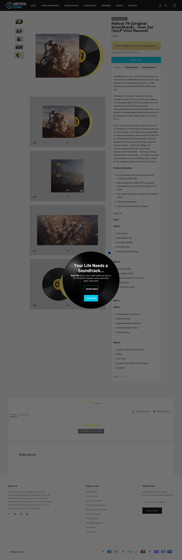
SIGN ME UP (91, 298)
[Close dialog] (109, 252)
